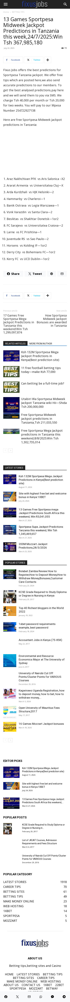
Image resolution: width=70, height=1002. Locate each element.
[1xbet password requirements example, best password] (9, 627)
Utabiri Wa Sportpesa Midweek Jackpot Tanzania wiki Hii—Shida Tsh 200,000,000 (44, 403)
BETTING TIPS (18, 12)
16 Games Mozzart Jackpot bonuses (41, 723)
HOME (9, 974)
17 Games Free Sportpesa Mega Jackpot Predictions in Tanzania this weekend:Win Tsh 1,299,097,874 (18, 324)
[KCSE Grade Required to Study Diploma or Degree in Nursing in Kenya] (9, 596)
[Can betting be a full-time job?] (11, 387)
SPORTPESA (18, 988)
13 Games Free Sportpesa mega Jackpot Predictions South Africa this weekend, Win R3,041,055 (41, 513)
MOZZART (36, 988)
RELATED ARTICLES (15, 343)
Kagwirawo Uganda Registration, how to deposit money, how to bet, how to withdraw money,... (41, 694)
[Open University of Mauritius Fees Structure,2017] (9, 712)
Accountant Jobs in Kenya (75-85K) (40, 640)
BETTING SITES (23, 977)
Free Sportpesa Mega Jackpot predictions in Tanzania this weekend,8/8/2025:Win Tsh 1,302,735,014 (42, 436)
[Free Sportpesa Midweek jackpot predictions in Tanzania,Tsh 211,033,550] (11, 416)
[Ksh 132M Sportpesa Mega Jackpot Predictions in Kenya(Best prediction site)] (11, 355)
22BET (59, 984)
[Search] (65, 4)
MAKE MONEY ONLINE (22, 981)
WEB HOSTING (51, 981)
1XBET (47, 984)
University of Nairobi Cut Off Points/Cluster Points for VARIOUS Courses (40, 677)
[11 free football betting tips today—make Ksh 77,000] (11, 371)
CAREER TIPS (46, 977)
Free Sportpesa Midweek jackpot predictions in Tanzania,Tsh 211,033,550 (39, 418)
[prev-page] (5, 450)
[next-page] (10, 450)
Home (6, 12)
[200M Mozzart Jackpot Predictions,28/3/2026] (9, 547)
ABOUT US (11, 984)
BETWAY (52, 988)
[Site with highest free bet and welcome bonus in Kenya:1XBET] (9, 496)
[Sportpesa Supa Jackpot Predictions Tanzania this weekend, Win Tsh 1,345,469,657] (9, 530)
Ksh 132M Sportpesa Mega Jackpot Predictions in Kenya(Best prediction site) (40, 356)
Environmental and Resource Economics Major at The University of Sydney (42, 659)
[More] (47, 60)
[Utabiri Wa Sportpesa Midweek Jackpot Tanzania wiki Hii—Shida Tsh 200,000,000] (11, 405)
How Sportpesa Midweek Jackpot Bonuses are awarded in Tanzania (52, 320)
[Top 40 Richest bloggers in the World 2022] (9, 611)
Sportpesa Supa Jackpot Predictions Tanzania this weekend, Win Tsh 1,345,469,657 (41, 530)
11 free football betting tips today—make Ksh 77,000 (41, 370)
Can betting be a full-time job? (42, 383)
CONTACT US (31, 984)
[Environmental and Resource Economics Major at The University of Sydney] (9, 660)
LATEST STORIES (28, 974)
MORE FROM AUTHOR (40, 343)
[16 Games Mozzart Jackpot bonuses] (9, 727)
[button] (5, 4)
